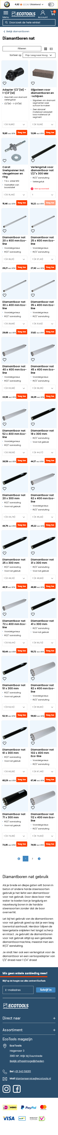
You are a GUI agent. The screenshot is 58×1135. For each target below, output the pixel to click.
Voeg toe (22, 132)
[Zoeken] (6, 22)
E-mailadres (11, 985)
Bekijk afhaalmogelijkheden (27, 1061)
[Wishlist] (4, 83)
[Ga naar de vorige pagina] (19, 858)
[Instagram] (6, 1092)
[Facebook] (17, 1092)
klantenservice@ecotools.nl (33, 1078)
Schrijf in (46, 989)
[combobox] (14, 124)
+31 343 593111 (22, 1071)
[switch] (51, 4)
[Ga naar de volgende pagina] (39, 858)
